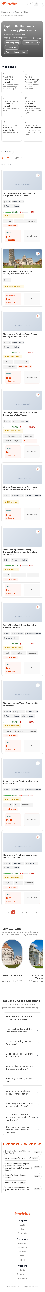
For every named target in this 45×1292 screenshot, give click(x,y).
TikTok (22, 1260)
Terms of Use (22, 1274)
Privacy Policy (22, 1278)
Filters (6, 152)
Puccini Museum (15, 1182)
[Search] (31, 4)
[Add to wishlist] (38, 175)
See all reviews (10, 226)
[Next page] (36, 912)
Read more (37, 38)
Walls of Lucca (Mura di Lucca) (21, 1158)
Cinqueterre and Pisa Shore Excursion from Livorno (20, 782)
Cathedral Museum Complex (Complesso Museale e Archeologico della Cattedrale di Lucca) (22, 1166)
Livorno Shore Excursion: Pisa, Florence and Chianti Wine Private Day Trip (21, 488)
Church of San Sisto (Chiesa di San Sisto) (22, 1152)
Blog (22, 1229)
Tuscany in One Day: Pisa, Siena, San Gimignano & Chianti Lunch (20, 194)
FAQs (22, 1270)
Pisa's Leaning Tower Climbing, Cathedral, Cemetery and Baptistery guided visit (20, 552)
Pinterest (22, 1256)
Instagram (22, 1247)
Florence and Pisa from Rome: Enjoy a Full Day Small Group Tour (20, 335)
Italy (10, 12)
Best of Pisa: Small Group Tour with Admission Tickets (19, 626)
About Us (22, 1225)
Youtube (22, 1252)
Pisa (26, 12)
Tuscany (18, 12)
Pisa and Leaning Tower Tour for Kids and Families (20, 704)
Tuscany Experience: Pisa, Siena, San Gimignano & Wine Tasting (20, 414)
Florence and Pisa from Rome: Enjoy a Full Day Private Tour (20, 856)
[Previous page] (9, 912)
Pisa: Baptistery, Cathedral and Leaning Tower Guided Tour (17, 272)
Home (4, 12)
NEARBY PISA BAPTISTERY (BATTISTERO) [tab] (22, 1144)
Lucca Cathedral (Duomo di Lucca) (22, 1176)
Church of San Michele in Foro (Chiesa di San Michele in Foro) (22, 1189)
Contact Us (22, 1233)
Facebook (22, 1243)
